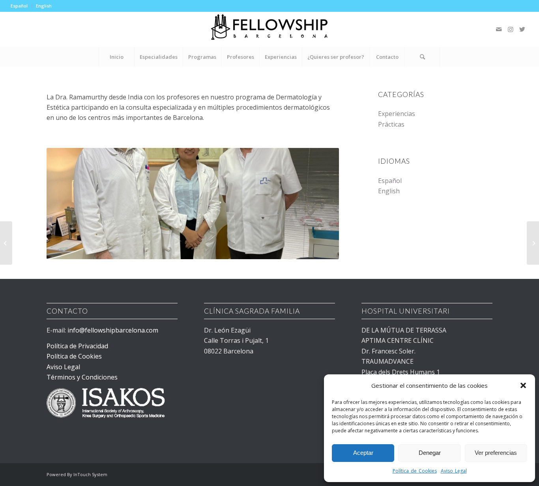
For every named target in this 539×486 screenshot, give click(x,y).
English (44, 6)
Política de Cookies (74, 356)
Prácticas (391, 124)
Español (19, 6)
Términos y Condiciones (82, 377)
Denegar (430, 452)
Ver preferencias (496, 452)
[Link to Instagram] (511, 29)
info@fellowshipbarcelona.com (113, 330)
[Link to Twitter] (522, 29)
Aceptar (363, 452)
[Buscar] (422, 57)
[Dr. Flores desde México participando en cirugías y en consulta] (533, 243)
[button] (523, 385)
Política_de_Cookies (415, 470)
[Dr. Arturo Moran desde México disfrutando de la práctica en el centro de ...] (6, 243)
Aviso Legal (63, 367)
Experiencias (396, 113)
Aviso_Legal (454, 470)
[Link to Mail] (499, 29)
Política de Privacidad (77, 346)
